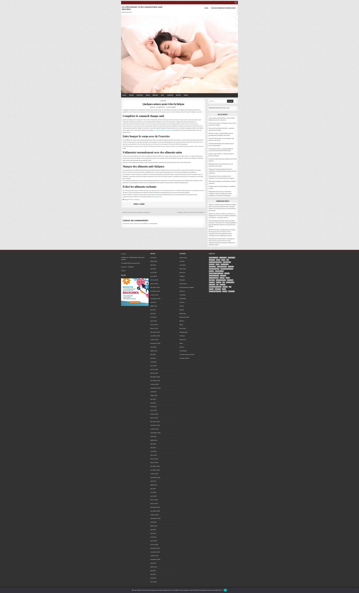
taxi (230, 287)
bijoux (223, 260)
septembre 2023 (155, 388)
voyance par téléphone (215, 291)
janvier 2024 (154, 373)
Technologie (170, 95)
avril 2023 (153, 406)
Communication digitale (215, 262)
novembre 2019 (155, 552)
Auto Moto (183, 265)
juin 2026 (153, 265)
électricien (231, 291)
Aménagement (223, 258)
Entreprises (140, 95)
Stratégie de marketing (215, 287)
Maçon (227, 278)
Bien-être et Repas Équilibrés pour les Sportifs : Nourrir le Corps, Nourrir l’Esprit (223, 224)
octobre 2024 (154, 339)
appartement (231, 258)
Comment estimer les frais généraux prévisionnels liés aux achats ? (222, 208)
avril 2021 (153, 492)
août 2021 (153, 481)
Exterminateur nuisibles (187, 287)
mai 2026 (153, 268)
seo (217, 284)
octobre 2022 (154, 429)
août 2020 (153, 522)
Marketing (155, 95)
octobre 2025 (154, 295)
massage (222, 278)
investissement (219, 271)
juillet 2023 (153, 395)
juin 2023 (153, 399)
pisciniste (211, 282)
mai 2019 (153, 574)
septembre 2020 (155, 518)
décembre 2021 (155, 466)
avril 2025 (153, 317)
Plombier (218, 282)
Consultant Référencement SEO (130, 263)
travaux (211, 289)
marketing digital (213, 278)
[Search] (236, 2)
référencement (230, 282)
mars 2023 (153, 410)
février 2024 (154, 369)
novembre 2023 (155, 380)
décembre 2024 (155, 332)
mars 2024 (153, 365)
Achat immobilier (213, 258)
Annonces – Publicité (127, 267)
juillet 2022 (153, 440)
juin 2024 (153, 354)
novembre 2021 (155, 470)
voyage (224, 289)
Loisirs (182, 306)
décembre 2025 (155, 287)
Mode (181, 324)
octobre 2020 (154, 514)
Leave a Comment (172, 107)
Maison (148, 95)
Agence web (183, 257)
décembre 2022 (155, 421)
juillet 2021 (153, 485)
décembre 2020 (155, 507)
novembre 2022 (155, 425)
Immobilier (183, 298)
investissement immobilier (216, 273)
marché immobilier (214, 276)
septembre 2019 (155, 559)
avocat (218, 260)
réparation (212, 284)
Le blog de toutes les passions (164, 130)
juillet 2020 (153, 526)
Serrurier (222, 284)
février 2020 (154, 544)
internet (211, 271)
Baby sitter (183, 268)
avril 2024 (153, 362)
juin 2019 (153, 570)
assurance (212, 260)
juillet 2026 (153, 261)
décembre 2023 (155, 377)
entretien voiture (221, 267)
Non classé (183, 328)
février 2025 (154, 324)
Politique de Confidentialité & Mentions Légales (223, 8)
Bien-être (178, 95)
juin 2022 (153, 444)
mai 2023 (153, 403)
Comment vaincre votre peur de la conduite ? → (191, 212)
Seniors (182, 347)
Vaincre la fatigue (134, 199)
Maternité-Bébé (184, 317)
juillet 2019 (153, 567)
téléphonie (217, 289)
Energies (182, 280)
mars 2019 (153, 582)
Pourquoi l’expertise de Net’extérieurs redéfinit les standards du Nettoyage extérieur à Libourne (223, 171)
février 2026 (154, 280)
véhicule (225, 291)
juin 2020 (153, 529)
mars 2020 (153, 540)
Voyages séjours (184, 358)
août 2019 (153, 563)
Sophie (153, 107)
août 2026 (153, 257)
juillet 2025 (153, 306)
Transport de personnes (187, 354)
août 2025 (153, 302)
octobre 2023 (154, 384)
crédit (217, 264)
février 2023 (154, 414)
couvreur (211, 264)
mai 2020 (153, 533)
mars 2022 (153, 455)
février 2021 (154, 499)
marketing (223, 276)
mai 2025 (153, 313)
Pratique (131, 95)
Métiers (182, 321)
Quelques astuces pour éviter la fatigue (163, 104)
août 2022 (153, 436)
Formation (183, 295)
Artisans (182, 261)
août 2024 (153, 347)
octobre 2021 (154, 473)
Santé (162, 95)
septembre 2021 (155, 477)
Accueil (206, 8)
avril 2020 (153, 537)
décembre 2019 (155, 548)
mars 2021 (153, 496)
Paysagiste (230, 280)
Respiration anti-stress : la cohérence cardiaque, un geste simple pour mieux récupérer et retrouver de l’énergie (220, 193)
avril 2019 (153, 578)
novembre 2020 (155, 511)
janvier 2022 (154, 462)
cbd (227, 260)
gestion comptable (214, 269)
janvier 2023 (154, 418)
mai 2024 (153, 358)
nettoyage (212, 280)
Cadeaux (182, 276)
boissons (159, 196)
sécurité (225, 287)
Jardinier (227, 273)
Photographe (183, 332)
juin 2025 (153, 309)
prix (224, 282)
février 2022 (154, 459)
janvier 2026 (154, 283)
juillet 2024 (153, 351)
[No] (357, 590)
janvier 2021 (154, 503)
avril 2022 (153, 451)
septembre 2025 (155, 298)
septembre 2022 (155, 432)
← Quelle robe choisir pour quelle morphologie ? (136, 212)
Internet (182, 302)
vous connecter (134, 223)
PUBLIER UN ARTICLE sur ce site (219, 108)
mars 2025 (153, 321)
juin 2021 (153, 488)
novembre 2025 (155, 291)
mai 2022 (153, 447)
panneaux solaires (221, 280)
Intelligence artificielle (227, 269)
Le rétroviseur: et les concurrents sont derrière (142, 8)
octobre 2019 (154, 555)
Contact (186, 95)
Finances (182, 291)
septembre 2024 (155, 343)
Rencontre (183, 339)
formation (230, 267)
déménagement (224, 264)
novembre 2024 (155, 336)
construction (227, 262)
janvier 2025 (154, 328)
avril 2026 (153, 272)
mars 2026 (153, 276)
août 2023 (153, 391)
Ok (225, 590)
